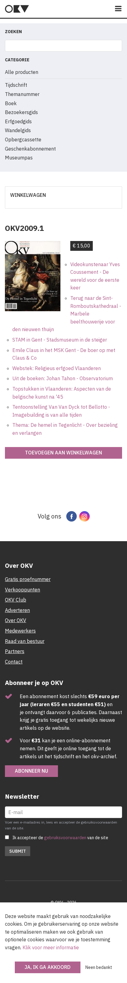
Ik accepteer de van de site (60, 837)
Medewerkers (20, 631)
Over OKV (15, 620)
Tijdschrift (16, 85)
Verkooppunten (22, 590)
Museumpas (19, 158)
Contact (14, 662)
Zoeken (13, 31)
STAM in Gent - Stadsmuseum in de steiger (59, 340)
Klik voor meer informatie (51, 947)
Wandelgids (18, 130)
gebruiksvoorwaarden (65, 837)
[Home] (17, 9)
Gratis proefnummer (28, 579)
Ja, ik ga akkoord (48, 967)
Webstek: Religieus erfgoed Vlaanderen (56, 368)
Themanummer (22, 94)
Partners (14, 651)
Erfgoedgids (18, 121)
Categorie (17, 60)
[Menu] (118, 9)
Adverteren (17, 610)
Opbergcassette (23, 139)
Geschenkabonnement (30, 149)
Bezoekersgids (21, 112)
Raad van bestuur (24, 641)
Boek (11, 103)
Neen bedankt (98, 967)
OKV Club (15, 600)
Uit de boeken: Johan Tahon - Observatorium (62, 378)
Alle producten (21, 72)
